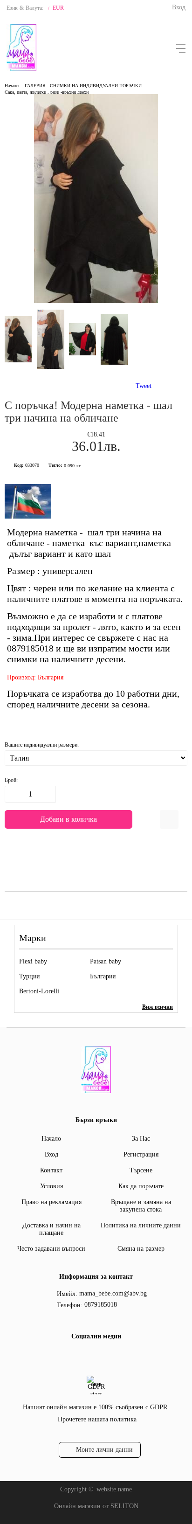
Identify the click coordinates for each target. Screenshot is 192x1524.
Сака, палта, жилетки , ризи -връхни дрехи (47, 92)
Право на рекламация (51, 1201)
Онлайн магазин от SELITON (96, 1506)
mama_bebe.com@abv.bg (113, 1293)
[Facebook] (95, 1356)
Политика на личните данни (141, 1225)
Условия (51, 1186)
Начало (12, 85)
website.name (114, 1489)
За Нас (141, 1138)
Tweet (143, 385)
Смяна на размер (141, 1248)
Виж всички (157, 1007)
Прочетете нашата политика (97, 1419)
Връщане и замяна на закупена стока (141, 1205)
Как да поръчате (141, 1186)
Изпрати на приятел (169, 819)
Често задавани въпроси (51, 1248)
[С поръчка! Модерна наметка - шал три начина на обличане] (96, 301)
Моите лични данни (104, 1449)
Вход (178, 7)
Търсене (141, 1170)
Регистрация (140, 1154)
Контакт (51, 1170)
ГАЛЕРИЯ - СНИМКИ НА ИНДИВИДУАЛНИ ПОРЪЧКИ (83, 85)
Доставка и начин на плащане (51, 1229)
